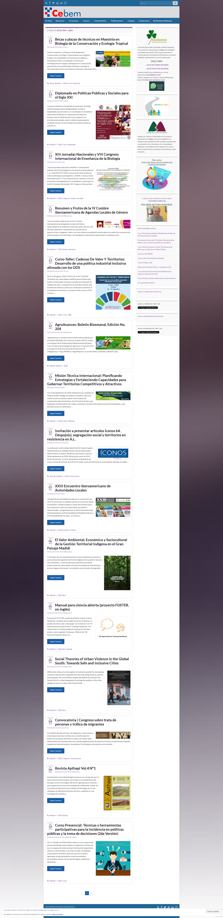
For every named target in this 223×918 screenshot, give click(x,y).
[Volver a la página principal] (111, 12)
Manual (69, 649)
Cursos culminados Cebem (68, 837)
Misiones (71, 421)
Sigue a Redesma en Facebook (150, 316)
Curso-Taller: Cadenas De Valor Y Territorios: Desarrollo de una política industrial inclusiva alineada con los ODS (86, 263)
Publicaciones (117, 21)
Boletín (52, 366)
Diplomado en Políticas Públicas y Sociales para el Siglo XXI (92, 95)
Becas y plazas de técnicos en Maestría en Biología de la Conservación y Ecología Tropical (91, 41)
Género (65, 249)
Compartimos (100, 21)
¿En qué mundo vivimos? (146, 283)
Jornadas (80, 198)
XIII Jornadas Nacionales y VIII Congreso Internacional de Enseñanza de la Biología (87, 156)
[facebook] (50, 2)
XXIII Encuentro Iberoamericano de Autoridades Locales (83, 488)
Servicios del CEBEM (145, 254)
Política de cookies (57, 914)
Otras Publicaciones (66, 216)
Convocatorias (64, 443)
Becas (52, 83)
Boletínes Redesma (163, 21)
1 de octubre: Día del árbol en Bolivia (151, 258)
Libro (64, 595)
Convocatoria (74, 476)
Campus (131, 21)
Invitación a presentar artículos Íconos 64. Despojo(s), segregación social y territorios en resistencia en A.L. (86, 435)
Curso (64, 145)
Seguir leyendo (55, 76)
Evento (73, 198)
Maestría (77, 83)
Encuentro (66, 530)
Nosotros (60, 21)
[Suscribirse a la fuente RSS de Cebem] (46, 2)
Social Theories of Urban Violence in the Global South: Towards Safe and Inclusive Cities (92, 661)
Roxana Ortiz (54, 47)
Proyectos (73, 21)
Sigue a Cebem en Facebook (149, 292)
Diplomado (72, 145)
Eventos (62, 162)
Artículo (53, 476)
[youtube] (57, 2)
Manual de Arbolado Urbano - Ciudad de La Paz (154, 267)
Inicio (49, 21)
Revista (65, 815)
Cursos (86, 21)
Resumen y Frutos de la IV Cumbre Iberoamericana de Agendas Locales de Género (91, 210)
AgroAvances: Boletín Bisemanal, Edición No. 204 (90, 326)
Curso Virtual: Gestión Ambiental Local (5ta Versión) (156, 278)
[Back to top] (218, 904)
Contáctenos (144, 21)
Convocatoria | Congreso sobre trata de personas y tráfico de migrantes (85, 722)
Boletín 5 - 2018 (61, 83)
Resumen (72, 249)
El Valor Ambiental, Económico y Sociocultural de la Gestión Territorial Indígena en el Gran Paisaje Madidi (87, 544)
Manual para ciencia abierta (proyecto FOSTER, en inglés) (92, 607)
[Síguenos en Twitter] (53, 2)
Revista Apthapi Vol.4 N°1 (75, 768)
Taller (70, 315)
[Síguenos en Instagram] (65, 2)
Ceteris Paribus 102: (145, 263)
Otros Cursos (64, 47)
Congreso (66, 198)
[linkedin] (61, 2)
